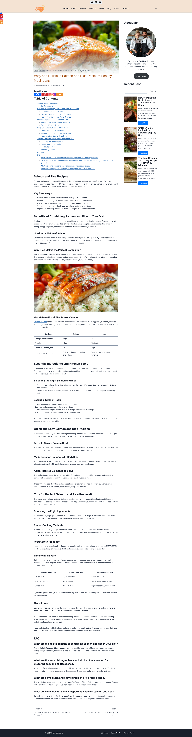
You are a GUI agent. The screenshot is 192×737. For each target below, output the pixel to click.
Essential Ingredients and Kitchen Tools (53, 120)
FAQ (38, 155)
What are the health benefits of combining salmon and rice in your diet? (69, 158)
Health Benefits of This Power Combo (56, 117)
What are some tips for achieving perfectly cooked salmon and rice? (68, 169)
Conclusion (41, 152)
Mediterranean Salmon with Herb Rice (56, 133)
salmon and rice (46, 221)
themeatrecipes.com (42, 85)
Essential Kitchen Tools (50, 125)
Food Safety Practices (49, 147)
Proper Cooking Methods (51, 144)
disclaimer (105, 733)
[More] (59, 94)
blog (109, 8)
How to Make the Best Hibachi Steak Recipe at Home (147, 101)
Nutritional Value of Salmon (52, 112)
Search (153, 91)
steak (101, 8)
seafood (92, 8)
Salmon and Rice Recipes (47, 103)
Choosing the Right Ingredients (53, 141)
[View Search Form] (156, 8)
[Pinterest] (100, 2)
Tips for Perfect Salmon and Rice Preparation (55, 139)
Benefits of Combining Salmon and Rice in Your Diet (58, 109)
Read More (141, 76)
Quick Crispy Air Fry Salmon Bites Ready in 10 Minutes (100, 712)
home (65, 8)
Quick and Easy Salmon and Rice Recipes (53, 128)
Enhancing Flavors (48, 150)
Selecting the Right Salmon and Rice (55, 122)
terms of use (116, 733)
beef (73, 8)
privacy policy (129, 733)
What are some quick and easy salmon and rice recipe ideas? (65, 166)
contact (125, 8)
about (116, 8)
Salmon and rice (40, 322)
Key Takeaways (47, 106)
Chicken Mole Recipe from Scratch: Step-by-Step (147, 131)
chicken (82, 8)
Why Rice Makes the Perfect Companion (57, 114)
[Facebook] (92, 2)
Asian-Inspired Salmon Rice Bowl (54, 136)
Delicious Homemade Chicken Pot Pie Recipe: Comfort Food (52, 712)
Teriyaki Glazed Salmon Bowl (52, 131)
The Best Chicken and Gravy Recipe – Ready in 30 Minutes (147, 162)
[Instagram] (96, 2)
